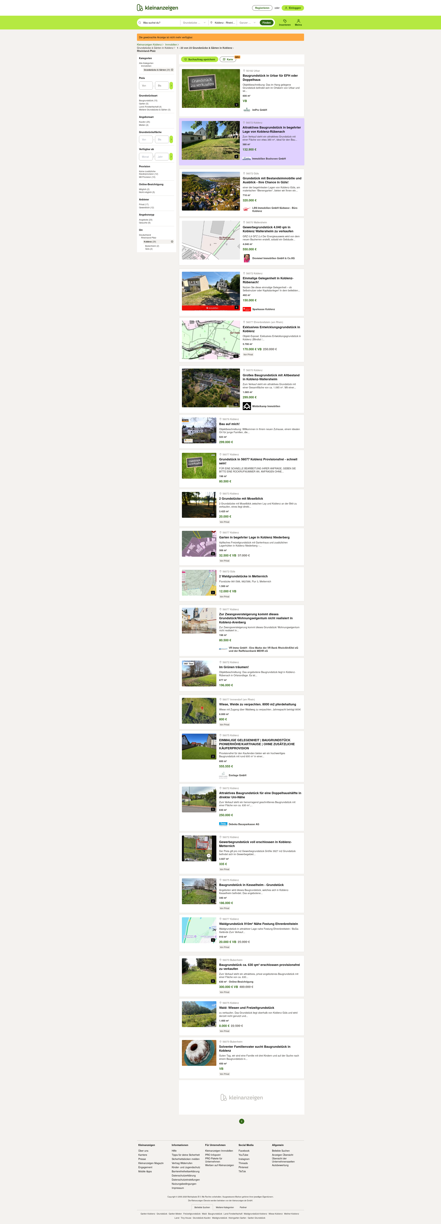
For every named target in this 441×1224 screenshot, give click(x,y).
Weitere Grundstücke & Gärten (153, 109)
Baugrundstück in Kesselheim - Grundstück (251, 885)
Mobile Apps (145, 1171)
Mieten (142, 124)
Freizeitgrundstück (192, 1213)
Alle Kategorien (146, 63)
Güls (147, 248)
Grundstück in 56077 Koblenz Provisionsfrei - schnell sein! (258, 461)
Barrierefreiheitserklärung (185, 1171)
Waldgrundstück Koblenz (255, 1213)
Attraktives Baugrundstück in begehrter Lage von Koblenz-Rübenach (272, 129)
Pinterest (243, 1167)
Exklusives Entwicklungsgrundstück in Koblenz (271, 329)
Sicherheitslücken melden (186, 1159)
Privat (141, 204)
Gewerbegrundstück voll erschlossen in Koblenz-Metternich (255, 844)
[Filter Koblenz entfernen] (172, 241)
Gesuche (143, 222)
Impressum (178, 1188)
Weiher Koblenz (291, 1213)
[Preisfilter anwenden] (171, 85)
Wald (204, 1213)
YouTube (243, 1154)
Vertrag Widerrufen (182, 1163)
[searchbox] (161, 22)
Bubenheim (150, 245)
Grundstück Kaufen (202, 1217)
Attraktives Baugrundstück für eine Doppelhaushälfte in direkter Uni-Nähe (260, 795)
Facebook (244, 1150)
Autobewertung (280, 1165)
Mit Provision (145, 176)
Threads (243, 1163)
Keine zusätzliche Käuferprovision (147, 172)
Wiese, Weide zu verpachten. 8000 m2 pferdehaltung (257, 704)
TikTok (242, 1171)
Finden (267, 22)
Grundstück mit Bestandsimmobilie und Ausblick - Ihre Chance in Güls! (272, 180)
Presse (142, 1159)
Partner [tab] (243, 1207)
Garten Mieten (175, 1213)
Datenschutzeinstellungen (186, 1179)
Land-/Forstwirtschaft (148, 106)
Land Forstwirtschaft (233, 1213)
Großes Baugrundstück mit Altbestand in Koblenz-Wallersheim (271, 377)
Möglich (142, 189)
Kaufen (142, 121)
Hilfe (174, 1150)
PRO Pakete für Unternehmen (213, 1160)
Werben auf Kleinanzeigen (219, 1165)
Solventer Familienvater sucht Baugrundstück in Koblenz (254, 1049)
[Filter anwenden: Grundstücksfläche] (171, 139)
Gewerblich (144, 207)
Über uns (143, 1150)
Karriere (142, 1154)
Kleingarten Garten (237, 1217)
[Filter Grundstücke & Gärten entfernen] (172, 69)
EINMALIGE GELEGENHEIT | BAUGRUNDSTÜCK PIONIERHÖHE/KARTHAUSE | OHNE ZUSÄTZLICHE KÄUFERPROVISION (257, 744)
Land (177, 1217)
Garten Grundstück (256, 1217)
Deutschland (145, 234)
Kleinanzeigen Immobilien (219, 1150)
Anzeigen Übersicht (282, 1154)
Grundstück (162, 1213)
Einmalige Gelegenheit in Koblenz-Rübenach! (268, 280)
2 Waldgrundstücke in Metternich (243, 576)
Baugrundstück (146, 100)
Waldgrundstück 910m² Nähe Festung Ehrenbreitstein (258, 924)
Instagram (244, 1159)
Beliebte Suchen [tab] (202, 1207)
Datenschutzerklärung (184, 1175)
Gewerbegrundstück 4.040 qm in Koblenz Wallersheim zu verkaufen (268, 229)
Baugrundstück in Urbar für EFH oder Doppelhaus (270, 78)
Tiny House (186, 1217)
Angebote (143, 219)
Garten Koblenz (148, 1213)
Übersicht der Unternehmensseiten (283, 1160)
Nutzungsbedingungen (184, 1183)
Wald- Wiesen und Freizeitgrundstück (246, 1008)
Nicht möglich (145, 192)
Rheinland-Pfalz (148, 237)
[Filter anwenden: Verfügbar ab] (171, 156)
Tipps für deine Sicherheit (186, 1154)
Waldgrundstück (219, 1217)
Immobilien (146, 65)
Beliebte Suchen (281, 1150)
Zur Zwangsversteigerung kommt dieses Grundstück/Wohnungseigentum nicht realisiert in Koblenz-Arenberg (256, 618)
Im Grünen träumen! (234, 667)
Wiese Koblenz (276, 1213)
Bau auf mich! (229, 424)
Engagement (145, 1167)
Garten (142, 103)
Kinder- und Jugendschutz (186, 1167)
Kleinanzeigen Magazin (151, 1163)
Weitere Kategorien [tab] (225, 1207)
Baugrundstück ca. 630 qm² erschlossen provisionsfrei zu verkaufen (259, 967)
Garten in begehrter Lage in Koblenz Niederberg (254, 537)
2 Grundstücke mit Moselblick (241, 499)
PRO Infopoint (212, 1154)
